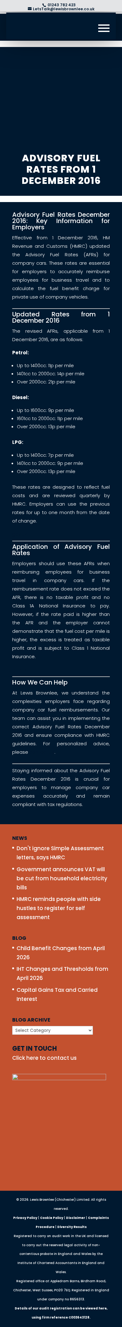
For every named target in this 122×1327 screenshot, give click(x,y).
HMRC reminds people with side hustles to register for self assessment (59, 908)
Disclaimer (75, 1217)
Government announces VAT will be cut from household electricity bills (62, 878)
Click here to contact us (44, 1058)
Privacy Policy (25, 1217)
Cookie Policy (51, 1217)
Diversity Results (72, 1227)
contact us (41, 752)
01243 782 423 (61, 5)
